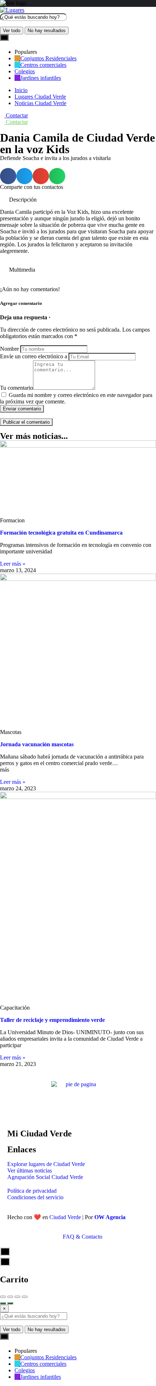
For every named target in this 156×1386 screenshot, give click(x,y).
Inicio (21, 90)
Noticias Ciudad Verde (40, 103)
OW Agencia (110, 1217)
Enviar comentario (22, 408)
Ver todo (11, 30)
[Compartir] (10, 1297)
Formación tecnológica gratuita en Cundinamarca (61, 533)
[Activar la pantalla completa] (17, 1297)
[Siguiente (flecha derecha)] (10, 1303)
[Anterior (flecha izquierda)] (3, 1303)
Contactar (16, 115)
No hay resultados (47, 30)
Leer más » (12, 564)
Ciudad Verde (65, 1217)
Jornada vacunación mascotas (37, 744)
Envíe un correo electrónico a (33, 356)
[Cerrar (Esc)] (3, 1297)
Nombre (9, 349)
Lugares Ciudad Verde (40, 97)
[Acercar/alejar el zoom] (25, 1297)
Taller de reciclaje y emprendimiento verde (52, 1020)
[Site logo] (12, 10)
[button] (8, 176)
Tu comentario (16, 388)
